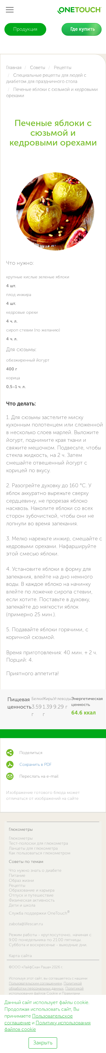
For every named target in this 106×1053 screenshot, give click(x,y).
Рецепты (17, 885)
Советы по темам (26, 861)
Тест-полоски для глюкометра (38, 843)
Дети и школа (22, 905)
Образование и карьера (31, 890)
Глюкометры (21, 829)
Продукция (25, 29)
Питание (17, 875)
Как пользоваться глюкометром (39, 853)
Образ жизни (21, 880)
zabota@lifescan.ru (26, 924)
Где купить (82, 29)
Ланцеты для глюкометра (33, 848)
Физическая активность (31, 900)
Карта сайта (20, 956)
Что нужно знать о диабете (35, 870)
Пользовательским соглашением (35, 983)
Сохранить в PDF (35, 764)
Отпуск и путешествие (31, 895)
